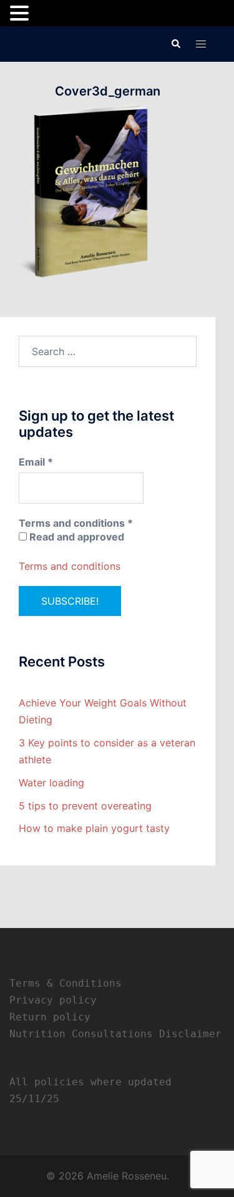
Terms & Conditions (65, 983)
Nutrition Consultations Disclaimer (115, 1034)
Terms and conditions (69, 566)
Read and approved (75, 536)
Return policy (49, 1017)
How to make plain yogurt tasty (94, 828)
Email (36, 462)
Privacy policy (53, 1000)
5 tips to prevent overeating (85, 805)
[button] (175, 44)
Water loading (51, 782)
